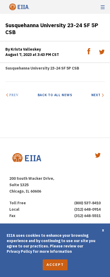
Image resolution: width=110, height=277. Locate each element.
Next (96, 95)
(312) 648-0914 (87, 209)
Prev (13, 95)
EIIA (18, 7)
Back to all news (55, 95)
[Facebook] (89, 53)
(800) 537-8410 (87, 203)
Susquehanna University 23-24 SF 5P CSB (42, 68)
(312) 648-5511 (87, 215)
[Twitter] (102, 53)
